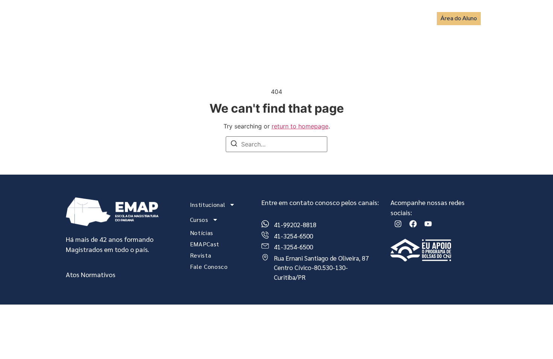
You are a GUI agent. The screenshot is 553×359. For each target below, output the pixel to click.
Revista (363, 18)
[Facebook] (413, 223)
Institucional (204, 18)
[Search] (234, 144)
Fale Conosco (402, 18)
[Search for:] (276, 144)
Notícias (292, 18)
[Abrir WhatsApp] (534, 340)
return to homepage (300, 126)
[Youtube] (428, 223)
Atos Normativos (90, 274)
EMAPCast (328, 18)
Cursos (251, 18)
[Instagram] (398, 223)
